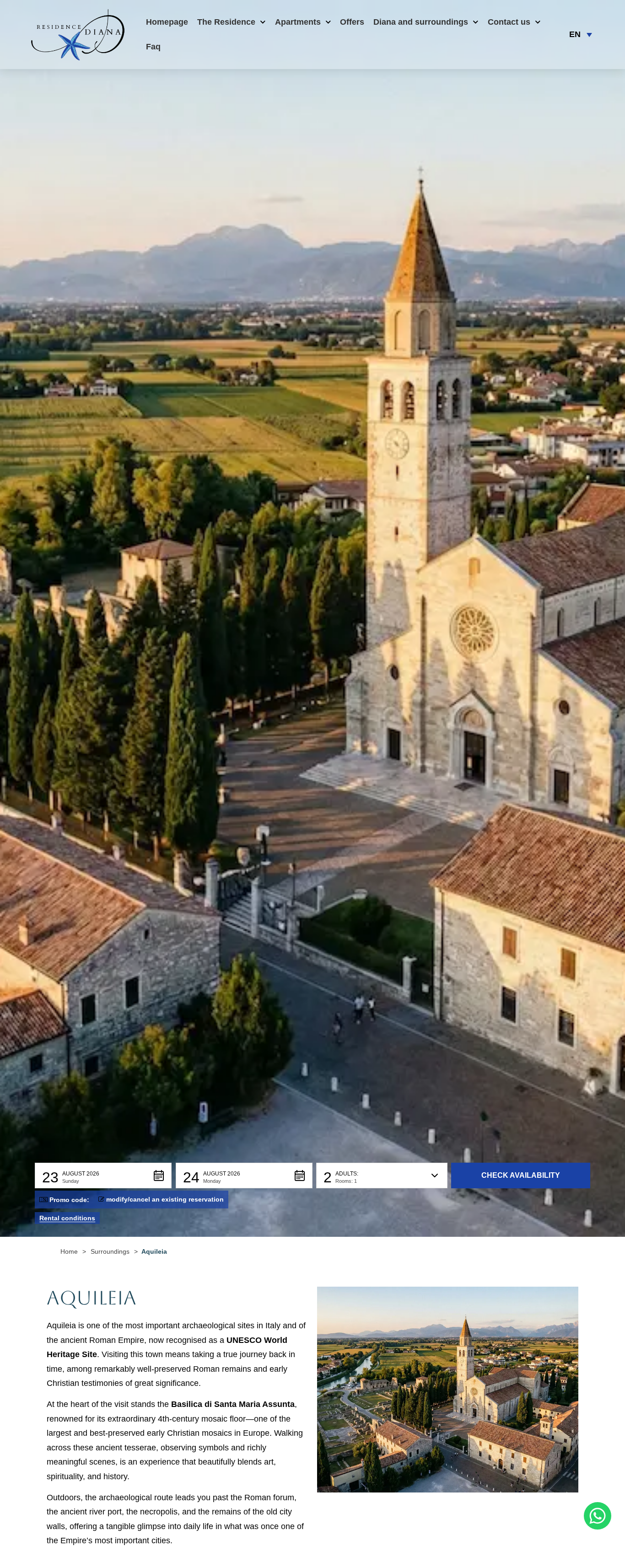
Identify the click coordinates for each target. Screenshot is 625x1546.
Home (69, 1251)
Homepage (167, 22)
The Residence (226, 22)
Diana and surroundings (420, 22)
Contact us (509, 22)
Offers (352, 22)
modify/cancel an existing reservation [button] (165, 1199)
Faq (153, 46)
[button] (103, 1175)
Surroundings (110, 1251)
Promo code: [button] (69, 1199)
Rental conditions (67, 1218)
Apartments (298, 22)
